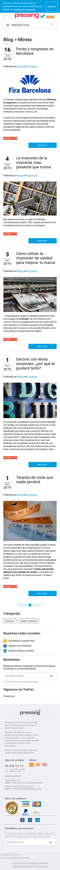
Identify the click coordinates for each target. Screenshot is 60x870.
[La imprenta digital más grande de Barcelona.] (27, 16)
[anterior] (18, 605)
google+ (8, 138)
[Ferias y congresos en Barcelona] (30, 73)
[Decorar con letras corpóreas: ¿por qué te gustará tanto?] (30, 384)
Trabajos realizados (28, 621)
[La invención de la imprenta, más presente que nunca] (30, 183)
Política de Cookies (39, 863)
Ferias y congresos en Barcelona (35, 51)
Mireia (25, 39)
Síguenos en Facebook (19, 645)
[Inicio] (3, 44)
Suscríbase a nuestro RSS (21, 640)
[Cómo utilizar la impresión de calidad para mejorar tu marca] (30, 278)
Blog (8, 39)
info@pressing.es (13, 776)
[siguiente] (42, 605)
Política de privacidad (22, 866)
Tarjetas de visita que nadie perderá (34, 479)
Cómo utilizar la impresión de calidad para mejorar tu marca (35, 258)
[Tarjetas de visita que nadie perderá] (30, 502)
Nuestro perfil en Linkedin (21, 650)
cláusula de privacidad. (29, 682)
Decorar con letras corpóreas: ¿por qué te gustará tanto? (35, 363)
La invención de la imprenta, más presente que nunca (33, 162)
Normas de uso (41, 866)
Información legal (20, 863)
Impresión (32, 66)
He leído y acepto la (22, 682)
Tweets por (9, 696)
